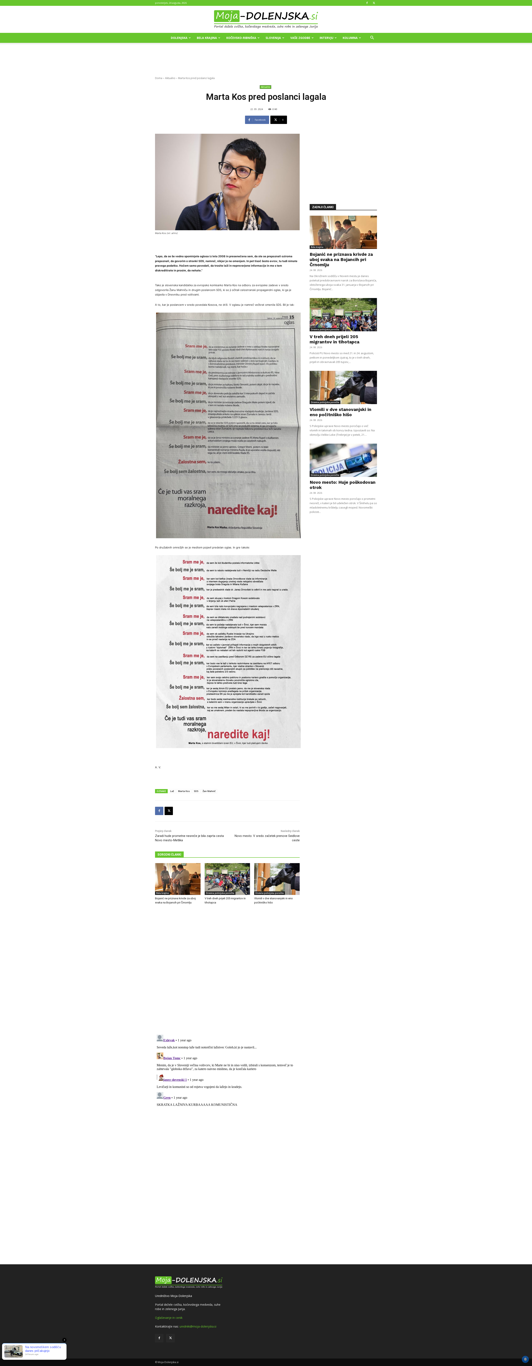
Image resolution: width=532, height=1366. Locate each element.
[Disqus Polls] (227, 977)
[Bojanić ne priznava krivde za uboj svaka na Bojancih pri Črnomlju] (178, 879)
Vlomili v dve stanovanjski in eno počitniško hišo (340, 412)
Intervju (326, 38)
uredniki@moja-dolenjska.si (198, 1326)
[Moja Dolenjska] (266, 19)
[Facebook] (367, 3)
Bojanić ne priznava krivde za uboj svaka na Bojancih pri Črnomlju (341, 259)
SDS (196, 791)
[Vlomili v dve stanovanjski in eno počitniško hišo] (277, 879)
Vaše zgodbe (300, 38)
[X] (374, 3)
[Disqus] (227, 1085)
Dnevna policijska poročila (220, 893)
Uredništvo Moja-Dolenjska (173, 1296)
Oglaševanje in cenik (168, 1318)
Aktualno (170, 78)
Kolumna (350, 38)
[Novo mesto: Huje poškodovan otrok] (343, 460)
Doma (158, 78)
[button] (372, 38)
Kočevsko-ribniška (241, 38)
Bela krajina (207, 38)
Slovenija (273, 38)
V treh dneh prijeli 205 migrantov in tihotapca (334, 339)
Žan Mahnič (209, 791)
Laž (172, 791)
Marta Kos (184, 791)
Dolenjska (179, 38)
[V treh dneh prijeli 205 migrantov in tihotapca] (227, 879)
